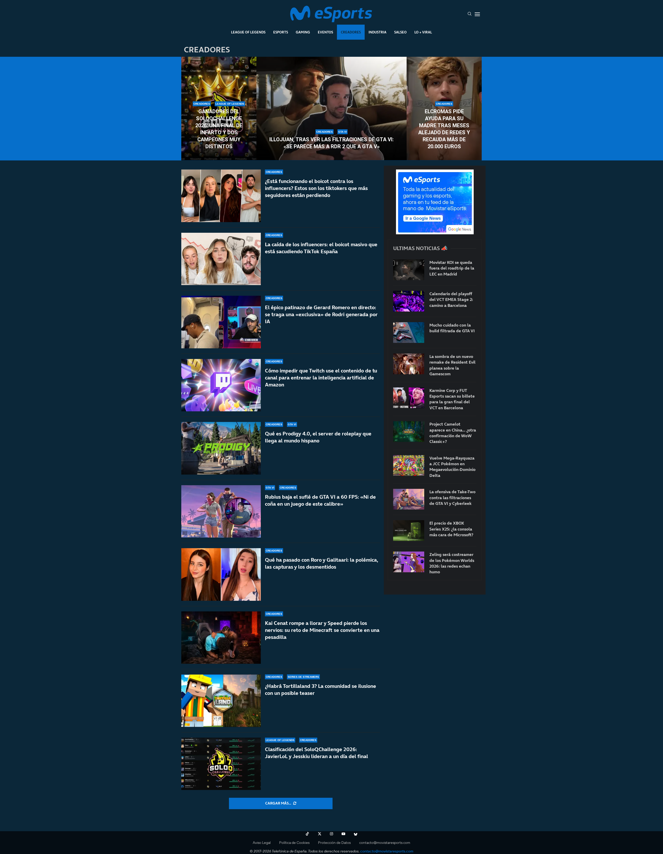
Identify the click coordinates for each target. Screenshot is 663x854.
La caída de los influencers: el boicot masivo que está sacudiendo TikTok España (321, 248)
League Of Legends (248, 32)
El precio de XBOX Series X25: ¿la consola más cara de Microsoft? (451, 529)
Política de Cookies (294, 842)
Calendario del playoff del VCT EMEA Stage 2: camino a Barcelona (451, 299)
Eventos (325, 32)
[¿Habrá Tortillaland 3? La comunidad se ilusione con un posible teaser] (221, 700)
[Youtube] (343, 833)
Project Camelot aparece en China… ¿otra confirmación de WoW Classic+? (452, 432)
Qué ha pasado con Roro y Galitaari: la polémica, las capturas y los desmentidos (321, 563)
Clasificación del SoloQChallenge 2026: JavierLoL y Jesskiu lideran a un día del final (316, 753)
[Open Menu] (477, 14)
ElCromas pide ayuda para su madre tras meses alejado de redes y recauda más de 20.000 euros (444, 129)
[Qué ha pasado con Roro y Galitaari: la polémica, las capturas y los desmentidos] (221, 574)
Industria (377, 32)
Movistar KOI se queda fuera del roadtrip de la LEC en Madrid (451, 268)
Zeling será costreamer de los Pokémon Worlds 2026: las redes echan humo (451, 563)
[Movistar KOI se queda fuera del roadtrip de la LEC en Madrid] (408, 269)
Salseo (400, 32)
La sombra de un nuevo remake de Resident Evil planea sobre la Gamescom (452, 365)
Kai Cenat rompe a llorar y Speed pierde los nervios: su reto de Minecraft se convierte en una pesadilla (322, 630)
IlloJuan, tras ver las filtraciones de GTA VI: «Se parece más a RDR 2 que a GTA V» (331, 143)
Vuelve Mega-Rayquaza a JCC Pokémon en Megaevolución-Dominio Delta (452, 466)
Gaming (303, 32)
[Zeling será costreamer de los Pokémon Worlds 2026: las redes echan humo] (408, 562)
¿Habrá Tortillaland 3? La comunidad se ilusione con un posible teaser (320, 689)
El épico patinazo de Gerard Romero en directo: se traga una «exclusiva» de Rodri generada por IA (321, 314)
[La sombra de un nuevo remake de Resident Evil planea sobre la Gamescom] (408, 364)
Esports (280, 32)
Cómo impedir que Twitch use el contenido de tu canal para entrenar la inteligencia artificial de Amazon (321, 377)
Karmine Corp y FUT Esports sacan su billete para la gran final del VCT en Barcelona (452, 399)
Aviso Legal (262, 842)
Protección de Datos (334, 842)
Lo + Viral (423, 32)
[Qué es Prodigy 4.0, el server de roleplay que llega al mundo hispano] (221, 448)
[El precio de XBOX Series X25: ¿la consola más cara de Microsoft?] (408, 530)
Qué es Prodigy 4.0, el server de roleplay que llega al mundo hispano (318, 437)
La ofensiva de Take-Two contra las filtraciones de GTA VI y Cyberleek (452, 497)
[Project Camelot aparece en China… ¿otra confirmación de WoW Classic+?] (408, 431)
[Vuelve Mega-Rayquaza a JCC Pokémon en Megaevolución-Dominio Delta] (408, 465)
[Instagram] (331, 833)
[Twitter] (319, 833)
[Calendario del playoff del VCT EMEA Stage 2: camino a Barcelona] (408, 301)
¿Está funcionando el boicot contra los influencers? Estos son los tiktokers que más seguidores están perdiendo (316, 188)
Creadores (351, 32)
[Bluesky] (355, 833)
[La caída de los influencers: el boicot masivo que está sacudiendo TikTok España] (221, 259)
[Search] (469, 14)
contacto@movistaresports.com (384, 842)
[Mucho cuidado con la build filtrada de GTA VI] (408, 332)
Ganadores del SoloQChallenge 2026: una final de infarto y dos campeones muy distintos (218, 129)
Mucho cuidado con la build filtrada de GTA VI (452, 328)
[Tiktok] (307, 833)
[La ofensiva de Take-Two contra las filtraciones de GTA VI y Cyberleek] (408, 499)
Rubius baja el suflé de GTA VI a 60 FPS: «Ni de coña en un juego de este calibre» (320, 500)
